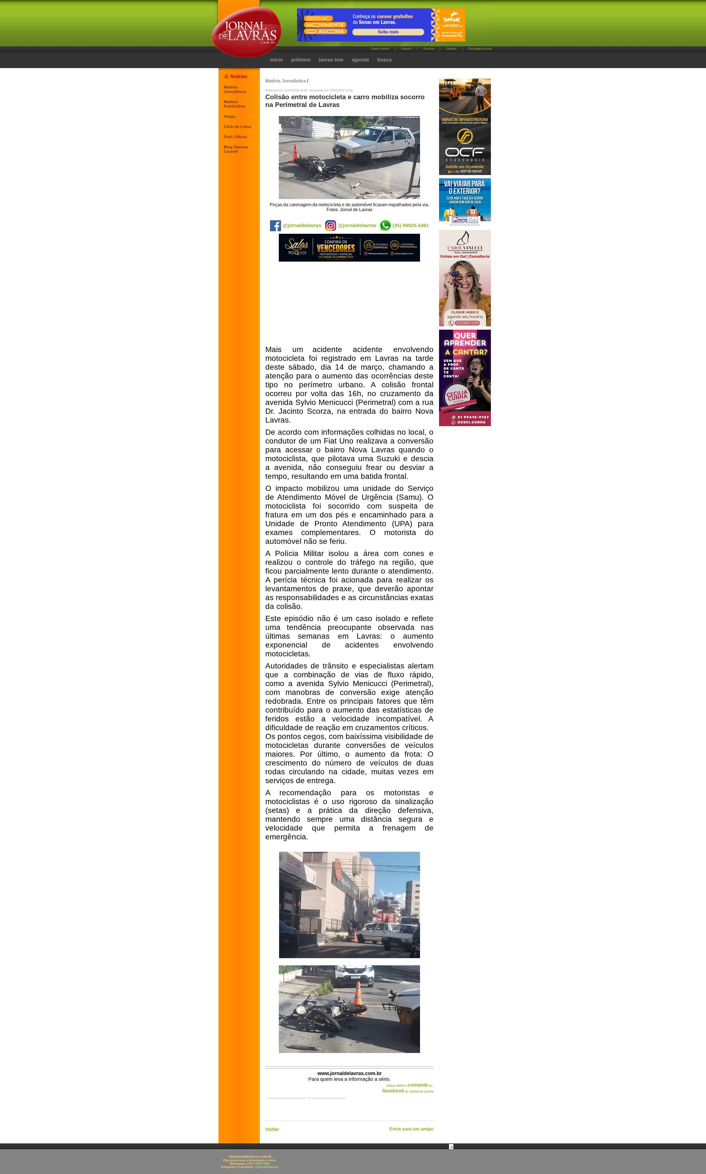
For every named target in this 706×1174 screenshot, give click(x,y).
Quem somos (380, 48)
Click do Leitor (238, 126)
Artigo (230, 116)
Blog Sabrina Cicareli (236, 149)
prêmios (301, 60)
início (276, 60)
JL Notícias (235, 76)
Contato (451, 48)
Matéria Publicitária (234, 104)
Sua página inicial (479, 48)
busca (384, 60)
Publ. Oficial (235, 137)
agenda (360, 60)
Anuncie (428, 48)
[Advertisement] (349, 303)
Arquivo (406, 48)
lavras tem (331, 60)
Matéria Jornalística (235, 89)
